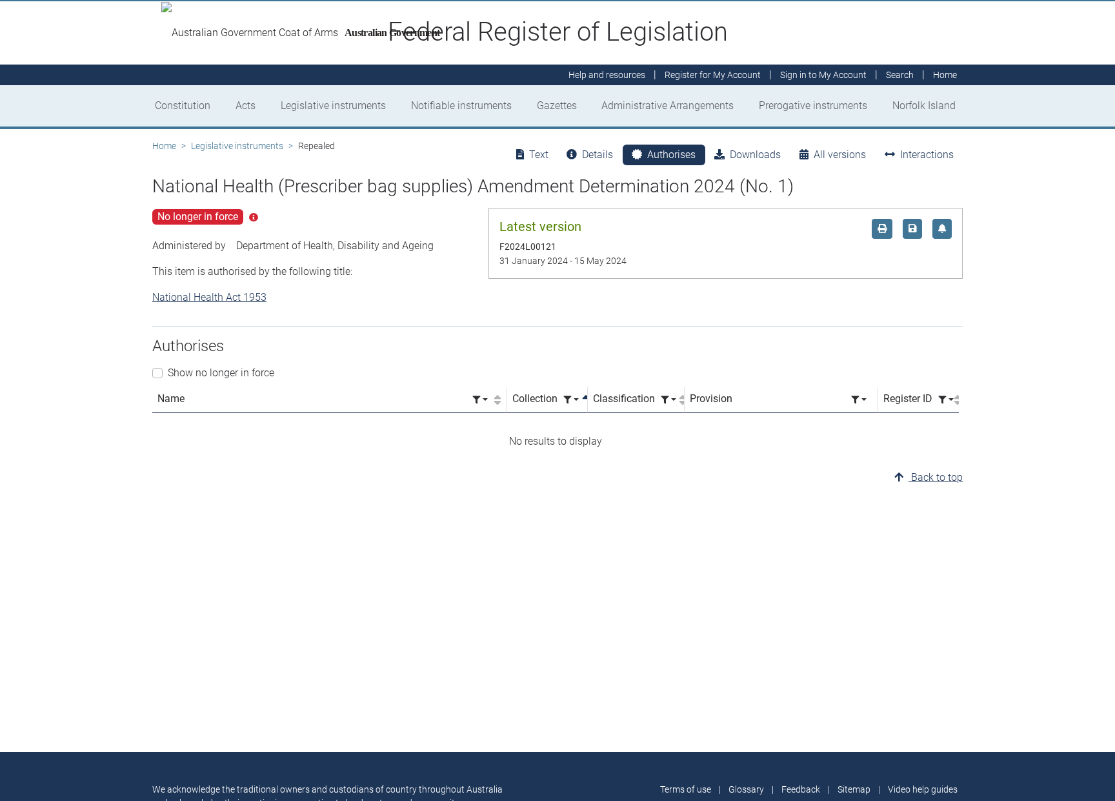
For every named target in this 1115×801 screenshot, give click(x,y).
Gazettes (557, 105)
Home (164, 146)
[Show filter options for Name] (480, 400)
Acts (246, 105)
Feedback (800, 789)
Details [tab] (597, 154)
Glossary (746, 789)
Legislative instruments (333, 105)
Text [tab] (538, 154)
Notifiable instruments (461, 105)
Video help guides (923, 789)
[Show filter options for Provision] (858, 400)
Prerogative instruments (813, 105)
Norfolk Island (924, 105)
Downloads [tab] (755, 154)
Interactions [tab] (927, 154)
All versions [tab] (840, 154)
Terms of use (685, 789)
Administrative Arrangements (667, 105)
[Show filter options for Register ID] (945, 400)
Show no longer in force (221, 373)
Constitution (182, 105)
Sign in (823, 75)
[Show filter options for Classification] (668, 400)
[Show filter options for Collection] (571, 400)
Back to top (936, 477)
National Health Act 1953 (209, 297)
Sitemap (854, 789)
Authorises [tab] (671, 154)
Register (713, 75)
